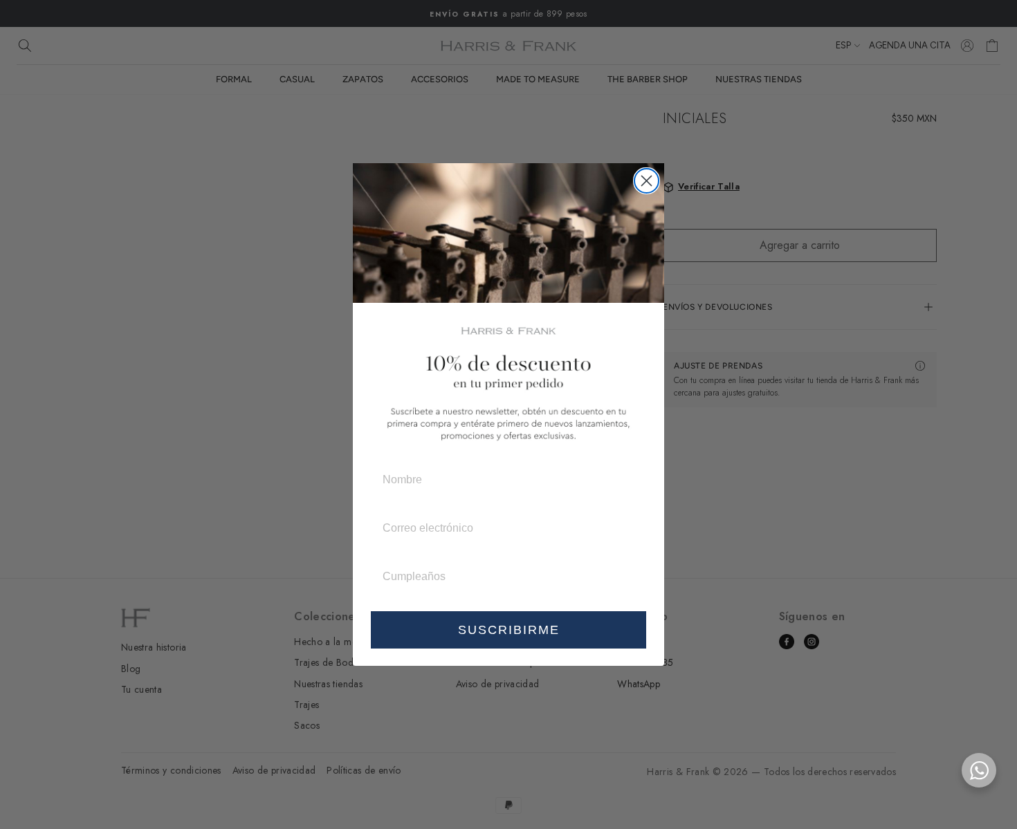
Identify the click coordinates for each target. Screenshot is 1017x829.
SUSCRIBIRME (509, 630)
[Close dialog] (646, 181)
